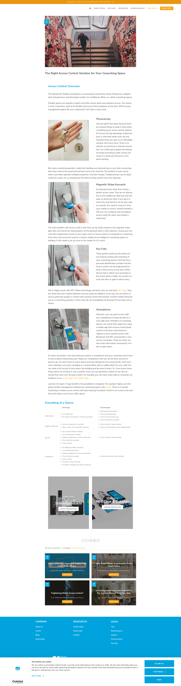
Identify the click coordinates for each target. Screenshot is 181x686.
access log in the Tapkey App (76, 378)
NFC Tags (122, 290)
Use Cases (112, 8)
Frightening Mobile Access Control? (67, 593)
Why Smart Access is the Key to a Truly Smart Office (114, 564)
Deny (159, 680)
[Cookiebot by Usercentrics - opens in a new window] (18, 681)
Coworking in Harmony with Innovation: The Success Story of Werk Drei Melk (114, 591)
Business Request (138, 8)
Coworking (73, 548)
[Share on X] (87, 540)
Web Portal (152, 8)
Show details (36, 676)
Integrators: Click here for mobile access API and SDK (89, 2)
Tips (46, 70)
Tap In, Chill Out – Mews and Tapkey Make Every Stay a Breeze (67, 564)
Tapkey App (81, 548)
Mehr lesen (67, 574)
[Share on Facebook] (83, 540)
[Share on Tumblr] (98, 540)
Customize (158, 672)
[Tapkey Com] (13, 8)
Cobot (108, 387)
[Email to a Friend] (90, 540)
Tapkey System (99, 8)
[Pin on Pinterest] (94, 540)
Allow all (159, 663)
